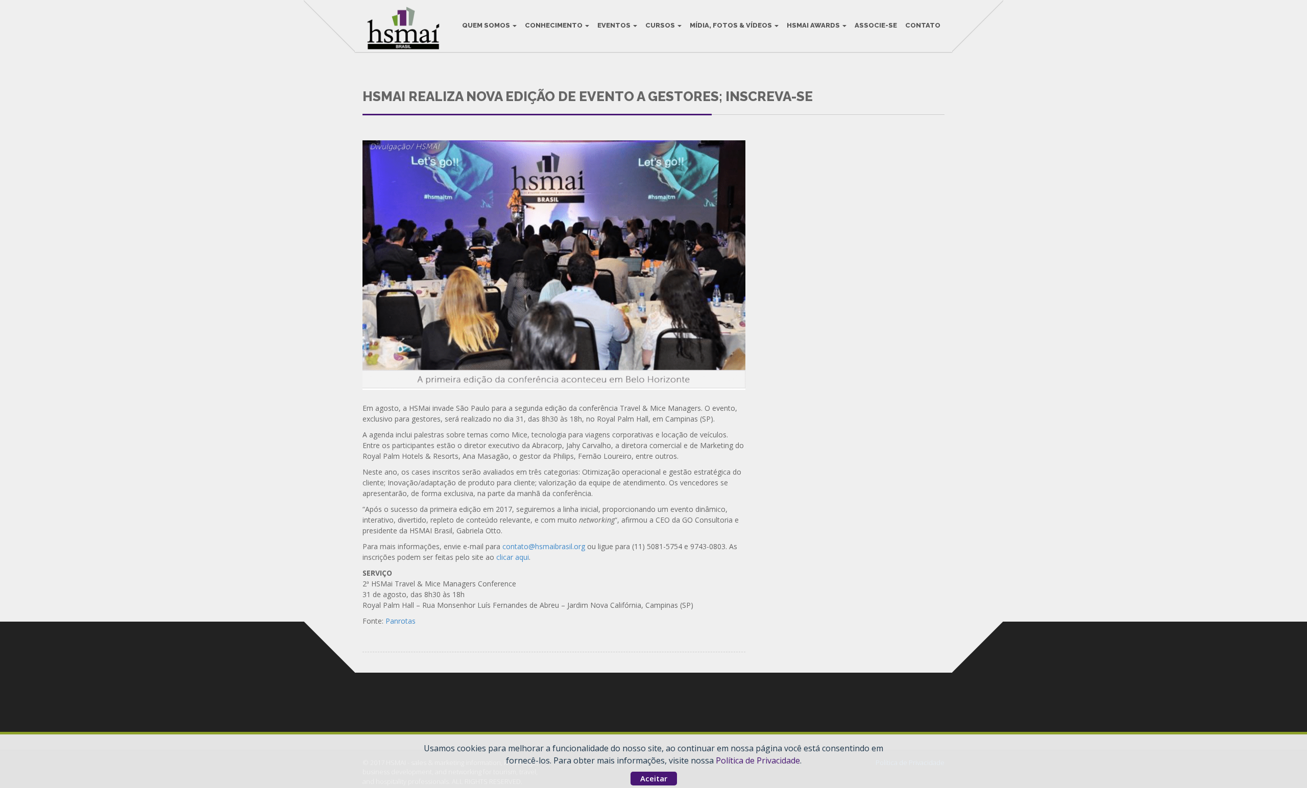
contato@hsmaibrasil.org (542, 546)
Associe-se (876, 25)
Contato (922, 25)
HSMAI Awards (814, 25)
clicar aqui (511, 557)
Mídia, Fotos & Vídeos (731, 25)
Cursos (660, 25)
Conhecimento (554, 25)
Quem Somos (487, 25)
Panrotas (400, 621)
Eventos (614, 25)
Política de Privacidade (758, 760)
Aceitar (653, 778)
